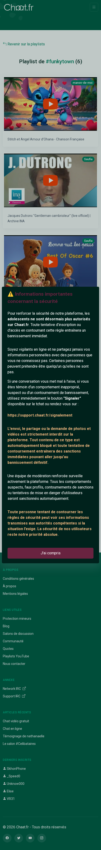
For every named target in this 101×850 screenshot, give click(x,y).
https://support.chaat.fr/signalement (40, 415)
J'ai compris (51, 553)
